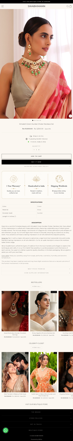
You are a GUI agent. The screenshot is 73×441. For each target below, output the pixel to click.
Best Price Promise (36, 269)
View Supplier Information (36, 273)
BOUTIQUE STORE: (36, 430)
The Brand (36, 412)
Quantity (36, 146)
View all (36, 286)
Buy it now (37, 162)
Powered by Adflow (36, 439)
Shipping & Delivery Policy (36, 166)
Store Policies (35, 418)
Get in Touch (36, 424)
